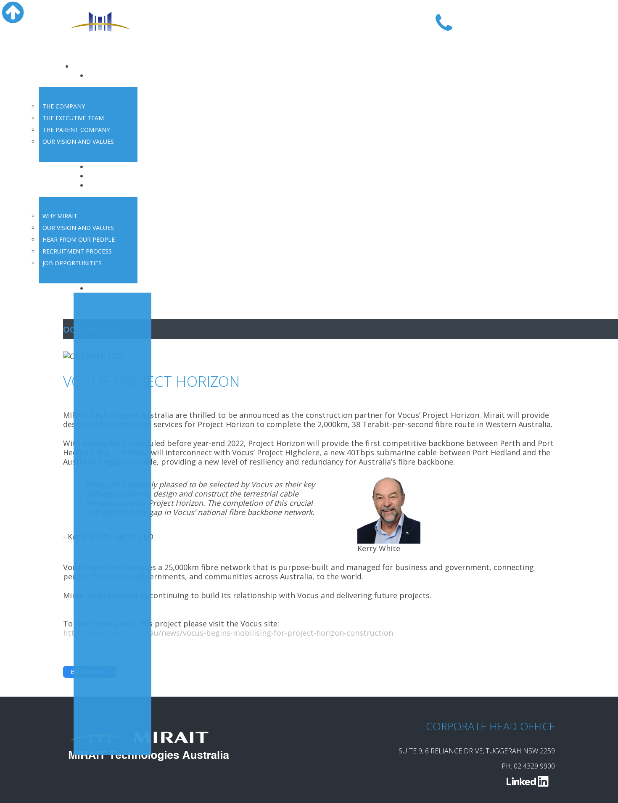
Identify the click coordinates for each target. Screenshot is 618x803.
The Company (63, 106)
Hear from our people (78, 239)
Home (86, 66)
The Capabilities (119, 166)
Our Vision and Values (78, 141)
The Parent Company (76, 130)
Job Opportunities (72, 263)
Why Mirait (59, 216)
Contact (104, 288)
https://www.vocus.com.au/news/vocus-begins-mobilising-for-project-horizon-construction (228, 633)
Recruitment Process (77, 251)
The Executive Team (73, 118)
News (99, 175)
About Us (106, 75)
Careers (103, 185)
